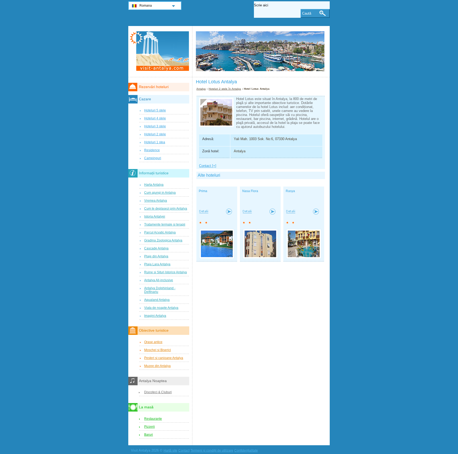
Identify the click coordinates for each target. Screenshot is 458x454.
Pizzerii (149, 427)
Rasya (290, 191)
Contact (184, 450)
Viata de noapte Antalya (161, 308)
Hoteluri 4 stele (155, 118)
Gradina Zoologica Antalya (163, 240)
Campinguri (152, 158)
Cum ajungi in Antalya (160, 192)
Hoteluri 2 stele (155, 134)
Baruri (148, 434)
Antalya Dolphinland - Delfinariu (159, 290)
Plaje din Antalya (156, 256)
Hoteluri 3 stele (155, 126)
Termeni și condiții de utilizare (212, 450)
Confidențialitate (246, 450)
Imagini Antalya (155, 316)
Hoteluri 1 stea (154, 142)
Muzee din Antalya (157, 366)
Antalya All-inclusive (158, 280)
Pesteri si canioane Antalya (163, 358)
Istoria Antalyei (154, 216)
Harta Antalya (154, 185)
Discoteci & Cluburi (158, 392)
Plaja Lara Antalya (157, 264)
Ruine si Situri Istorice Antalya (165, 272)
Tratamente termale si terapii (164, 224)
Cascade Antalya (156, 248)
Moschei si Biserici (157, 350)
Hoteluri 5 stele (155, 110)
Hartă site (170, 450)
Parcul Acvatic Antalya (160, 232)
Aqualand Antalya (157, 300)
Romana (145, 5)
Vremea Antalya (155, 200)
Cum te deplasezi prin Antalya (165, 208)
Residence (152, 150)
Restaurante (153, 419)
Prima (203, 191)
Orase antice (153, 342)
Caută (306, 13)
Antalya (201, 88)
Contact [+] (207, 166)
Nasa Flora (250, 191)
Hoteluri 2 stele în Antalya (225, 88)
